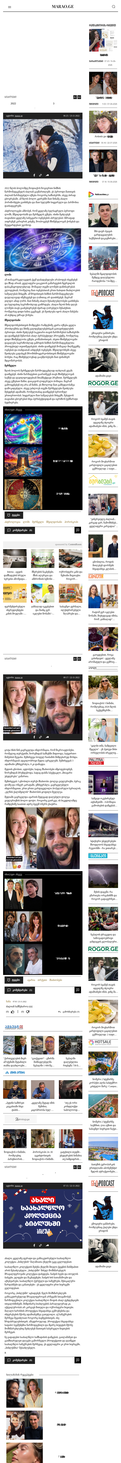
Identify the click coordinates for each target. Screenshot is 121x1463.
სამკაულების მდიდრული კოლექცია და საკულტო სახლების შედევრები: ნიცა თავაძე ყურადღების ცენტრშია (103, 54)
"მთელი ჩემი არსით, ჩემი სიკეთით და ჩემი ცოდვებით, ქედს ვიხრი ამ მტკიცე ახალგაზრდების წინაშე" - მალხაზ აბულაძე (62, 958)
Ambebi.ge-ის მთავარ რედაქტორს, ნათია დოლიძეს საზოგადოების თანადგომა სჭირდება (103, 136)
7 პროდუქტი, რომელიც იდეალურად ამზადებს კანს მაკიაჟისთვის (61, 1456)
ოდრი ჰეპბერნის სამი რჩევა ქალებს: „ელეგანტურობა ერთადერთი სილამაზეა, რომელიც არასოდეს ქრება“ (61, 1424)
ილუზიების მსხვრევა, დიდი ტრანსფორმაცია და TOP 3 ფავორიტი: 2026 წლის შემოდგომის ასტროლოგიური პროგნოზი (62, 461)
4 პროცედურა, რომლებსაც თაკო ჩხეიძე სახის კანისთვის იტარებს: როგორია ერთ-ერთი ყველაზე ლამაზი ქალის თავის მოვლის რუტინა (61, 1392)
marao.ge (19, 116)
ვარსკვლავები (96, 61)
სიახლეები (10, 97)
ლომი (26, 522)
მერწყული (38, 522)
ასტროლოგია (12, 522)
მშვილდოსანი (54, 522)
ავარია (31, 980)
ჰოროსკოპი (71, 522)
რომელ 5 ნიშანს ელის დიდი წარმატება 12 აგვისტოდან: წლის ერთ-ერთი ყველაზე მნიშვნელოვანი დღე (62, 493)
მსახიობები (55, 980)
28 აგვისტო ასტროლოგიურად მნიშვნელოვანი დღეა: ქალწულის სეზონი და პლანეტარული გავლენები (62, 428)
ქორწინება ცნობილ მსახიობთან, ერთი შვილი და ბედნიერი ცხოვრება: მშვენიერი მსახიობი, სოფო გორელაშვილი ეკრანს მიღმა (62, 925)
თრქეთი (42, 980)
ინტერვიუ (93, 104)
